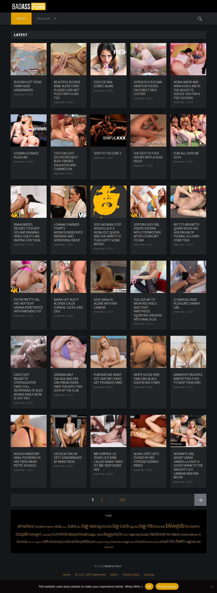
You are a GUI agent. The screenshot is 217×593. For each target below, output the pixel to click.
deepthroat (78, 534)
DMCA (114, 574)
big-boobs (104, 526)
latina (31, 542)
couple (22, 534)
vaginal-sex (193, 542)
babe (72, 526)
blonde (160, 527)
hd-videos (173, 534)
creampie (46, 535)
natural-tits (72, 542)
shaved (140, 542)
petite (85, 541)
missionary (56, 542)
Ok (149, 586)
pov (93, 542)
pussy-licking (102, 542)
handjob (144, 534)
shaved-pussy (152, 542)
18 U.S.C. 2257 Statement (90, 574)
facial (125, 535)
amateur (26, 526)
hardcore (157, 534)
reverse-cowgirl (120, 541)
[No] (212, 586)
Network (43, 18)
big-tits (147, 526)
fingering (134, 534)
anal (58, 526)
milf (45, 541)
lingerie (38, 542)
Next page (200, 500)
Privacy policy (167, 586)
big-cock (121, 526)
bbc (79, 526)
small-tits (167, 541)
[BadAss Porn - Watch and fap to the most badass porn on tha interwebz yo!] (29, 6)
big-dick (134, 526)
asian (64, 527)
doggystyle (112, 534)
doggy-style (95, 534)
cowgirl (35, 534)
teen (180, 541)
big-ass (89, 526)
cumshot (60, 534)
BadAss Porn (113, 566)
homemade (187, 534)
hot (196, 535)
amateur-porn (44, 526)
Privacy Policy (130, 574)
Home (21, 18)
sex (132, 542)
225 (123, 499)
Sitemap (149, 574)
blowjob (175, 526)
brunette (192, 526)
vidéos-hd (108, 547)
